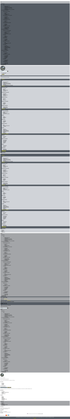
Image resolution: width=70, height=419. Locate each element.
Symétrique (4, 120)
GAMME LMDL (4, 226)
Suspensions (6, 28)
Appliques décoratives (7, 31)
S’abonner (8, 387)
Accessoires (6, 14)
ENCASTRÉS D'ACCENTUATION (7, 15)
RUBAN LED (5, 51)
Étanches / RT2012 (7, 249)
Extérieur (3, 397)
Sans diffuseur (4, 140)
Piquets (5, 40)
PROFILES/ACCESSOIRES (6, 54)
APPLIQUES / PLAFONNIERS (7, 22)
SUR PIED (4, 34)
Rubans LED (6, 48)
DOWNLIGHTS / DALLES (6, 11)
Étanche (6, 53)
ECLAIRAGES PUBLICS (4, 123)
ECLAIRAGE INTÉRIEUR (5, 241)
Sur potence (4, 141)
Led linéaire (6, 39)
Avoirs (2, 403)
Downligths (6, 12)
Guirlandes (6, 45)
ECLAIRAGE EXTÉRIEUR (5, 260)
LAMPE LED (6, 6)
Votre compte (2, 401)
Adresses (3, 402)
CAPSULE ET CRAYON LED (8, 239)
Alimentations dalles (5, 166)
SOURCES (3, 3)
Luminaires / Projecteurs (7, 47)
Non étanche (4, 136)
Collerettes (6, 17)
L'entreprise (3, 391)
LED (3, 4)
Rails (5, 21)
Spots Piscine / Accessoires (8, 33)
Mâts (5, 42)
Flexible (4, 142)
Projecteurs (6, 20)
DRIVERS (4, 58)
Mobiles (6, 268)
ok (10, 387)
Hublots (5, 25)
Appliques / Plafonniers (6, 130)
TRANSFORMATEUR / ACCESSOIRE (9, 9)
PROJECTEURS (5, 37)
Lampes (4, 132)
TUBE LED (6, 8)
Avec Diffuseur (6, 55)
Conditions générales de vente (5, 392)
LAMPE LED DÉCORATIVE (8, 7)
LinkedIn (3, 384)
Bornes (5, 35)
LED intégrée (6, 16)
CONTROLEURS (5, 61)
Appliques (4, 102)
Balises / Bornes (6, 46)
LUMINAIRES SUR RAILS (6, 19)
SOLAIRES (4, 44)
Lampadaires (6, 36)
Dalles (5, 13)
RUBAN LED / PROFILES (5, 50)
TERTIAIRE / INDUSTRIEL (5, 105)
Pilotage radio (6, 62)
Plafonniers (6, 24)
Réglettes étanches (7, 27)
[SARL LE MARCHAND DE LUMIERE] (2, 70)
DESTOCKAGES (4, 64)
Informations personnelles (5, 404)
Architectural (3, 398)
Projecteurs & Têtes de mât (6, 125)
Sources (3, 396)
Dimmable (6, 60)
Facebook (3, 383)
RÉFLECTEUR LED (7, 237)
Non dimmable (5, 145)
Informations (1, 412)
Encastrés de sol (6, 264)
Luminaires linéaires (5, 107)
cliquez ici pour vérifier (40, 413)
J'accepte (35, 418)
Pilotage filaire (6, 63)
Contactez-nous (3, 393)
